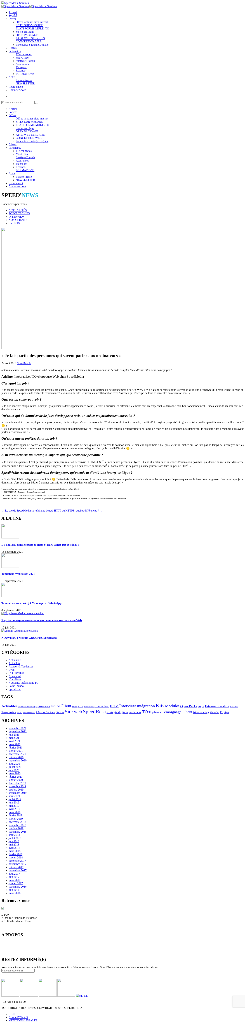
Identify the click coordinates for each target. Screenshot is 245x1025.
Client (66, 705)
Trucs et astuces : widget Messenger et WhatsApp (31, 603)
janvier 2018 (16, 857)
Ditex (74, 706)
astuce (55, 706)
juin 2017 (14, 876)
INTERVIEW (17, 216)
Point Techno (16, 685)
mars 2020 (14, 773)
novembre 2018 (17, 825)
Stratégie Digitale (25, 60)
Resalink (223, 706)
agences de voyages (27, 706)
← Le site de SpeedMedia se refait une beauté (27, 510)
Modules (172, 706)
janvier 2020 (16, 779)
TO (145, 711)
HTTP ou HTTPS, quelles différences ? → (78, 510)
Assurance (44, 706)
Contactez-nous (17, 89)
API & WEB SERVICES (30, 38)
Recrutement (16, 86)
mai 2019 (14, 805)
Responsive (8, 712)
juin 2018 (14, 841)
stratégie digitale (117, 712)
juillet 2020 (15, 766)
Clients (13, 47)
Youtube (214, 712)
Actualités (14, 663)
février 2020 (15, 776)
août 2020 (14, 763)
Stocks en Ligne (25, 31)
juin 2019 (14, 802)
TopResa (155, 712)
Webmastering (201, 712)
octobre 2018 (16, 828)
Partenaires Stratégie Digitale (32, 44)
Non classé (15, 676)
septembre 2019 (18, 792)
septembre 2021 (18, 731)
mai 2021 (14, 737)
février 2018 (15, 854)
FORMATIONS (25, 73)
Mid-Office (22, 57)
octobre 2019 (16, 789)
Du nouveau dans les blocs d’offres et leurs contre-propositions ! (40, 544)
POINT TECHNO (19, 213)
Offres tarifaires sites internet (32, 22)
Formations (89, 706)
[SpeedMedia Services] (15, 2)
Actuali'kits (15, 660)
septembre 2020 (18, 760)
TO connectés (24, 54)
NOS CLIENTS (18, 219)
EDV (80, 706)
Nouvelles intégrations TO (24, 682)
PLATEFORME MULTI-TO (32, 28)
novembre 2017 (17, 863)
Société (13, 15)
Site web (73, 711)
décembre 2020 (17, 753)
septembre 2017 (18, 870)
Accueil (13, 12)
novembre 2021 (17, 728)
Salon (60, 712)
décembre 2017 (17, 860)
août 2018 (14, 834)
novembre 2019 (17, 786)
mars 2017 (14, 880)
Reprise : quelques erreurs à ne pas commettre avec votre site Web (41, 620)
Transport (21, 67)
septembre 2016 (18, 886)
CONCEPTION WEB (29, 41)
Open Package (190, 706)
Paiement (211, 706)
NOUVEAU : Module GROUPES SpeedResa (29, 637)
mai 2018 (14, 844)
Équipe (224, 712)
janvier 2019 (16, 818)
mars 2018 (14, 851)
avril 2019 (14, 808)
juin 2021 (14, 734)
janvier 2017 (16, 883)
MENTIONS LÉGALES (23, 1020)
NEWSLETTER (25, 83)
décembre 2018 (17, 821)
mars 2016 (14, 893)
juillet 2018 (15, 838)
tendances (135, 712)
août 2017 (14, 873)
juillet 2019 (15, 799)
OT (203, 707)
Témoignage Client (177, 712)
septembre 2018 (18, 831)
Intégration (146, 706)
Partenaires (15, 51)
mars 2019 (14, 812)
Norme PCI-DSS (18, 1017)
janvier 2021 (16, 750)
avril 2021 (14, 741)
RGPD (19, 713)
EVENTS (14, 223)
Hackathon (102, 706)
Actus (12, 77)
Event (12, 669)
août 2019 (14, 796)
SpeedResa (15, 689)
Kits (160, 705)
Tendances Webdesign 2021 (18, 573)
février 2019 (15, 815)
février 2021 (15, 747)
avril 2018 (14, 847)
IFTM (114, 706)
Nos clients (15, 679)
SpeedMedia (24, 363)
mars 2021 (14, 744)
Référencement (29, 713)
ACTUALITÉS (18, 210)
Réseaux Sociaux (45, 712)
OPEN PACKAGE (27, 34)
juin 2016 (14, 889)
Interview (127, 706)
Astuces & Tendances (21, 666)
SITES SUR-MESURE (29, 25)
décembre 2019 (17, 783)
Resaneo (20, 70)
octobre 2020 (16, 757)
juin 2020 (14, 770)
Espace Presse (24, 80)
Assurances (22, 64)
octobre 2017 (16, 867)
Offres (12, 18)
